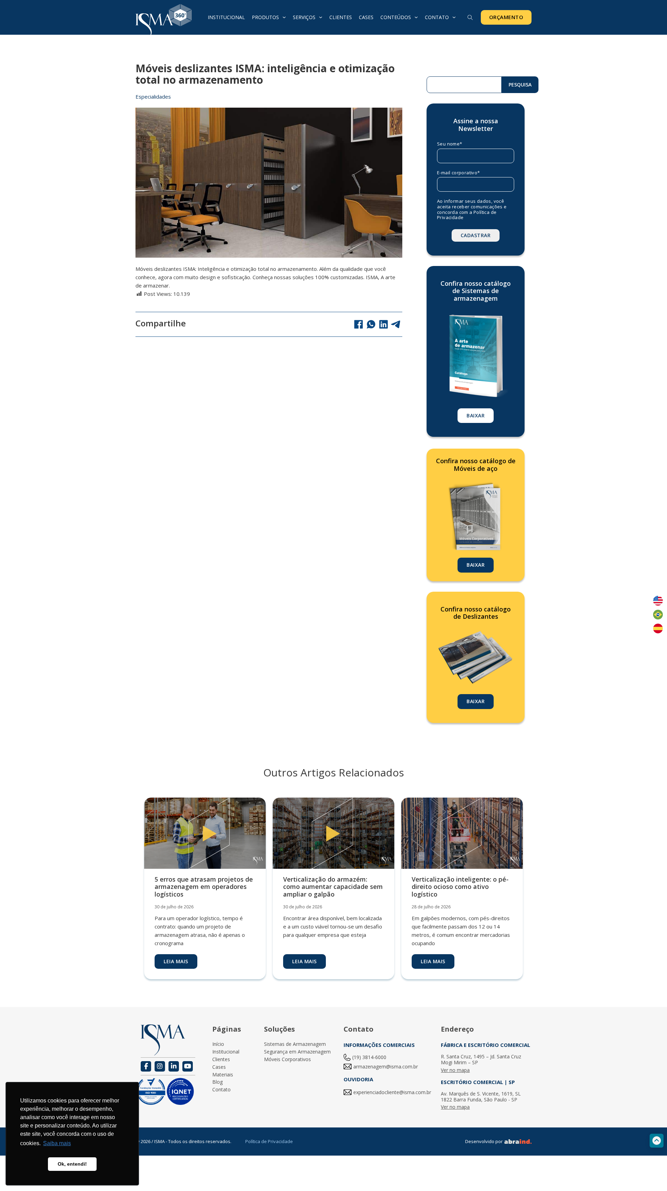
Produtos (265, 17)
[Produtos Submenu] (284, 17)
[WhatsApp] (371, 324)
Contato (437, 17)
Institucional (226, 17)
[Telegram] (396, 324)
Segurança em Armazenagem (297, 1052)
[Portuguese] (658, 614)
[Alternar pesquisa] (470, 18)
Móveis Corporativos (287, 1060)
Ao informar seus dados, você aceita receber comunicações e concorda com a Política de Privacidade (472, 209)
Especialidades (153, 96)
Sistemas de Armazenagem (295, 1044)
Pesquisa (520, 84)
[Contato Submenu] (454, 17)
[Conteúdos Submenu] (416, 17)
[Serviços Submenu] (320, 17)
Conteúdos (395, 17)
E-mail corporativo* (458, 173)
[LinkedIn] (383, 324)
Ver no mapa (455, 1070)
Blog (217, 1082)
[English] (658, 601)
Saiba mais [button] (57, 1143)
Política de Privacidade (269, 1141)
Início (218, 1044)
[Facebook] (358, 324)
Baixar (476, 415)
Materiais (222, 1075)
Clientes (340, 17)
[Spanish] (658, 628)
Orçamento (506, 17)
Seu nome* (449, 144)
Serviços (304, 17)
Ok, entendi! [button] (72, 1164)
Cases (366, 17)
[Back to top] (657, 1141)
